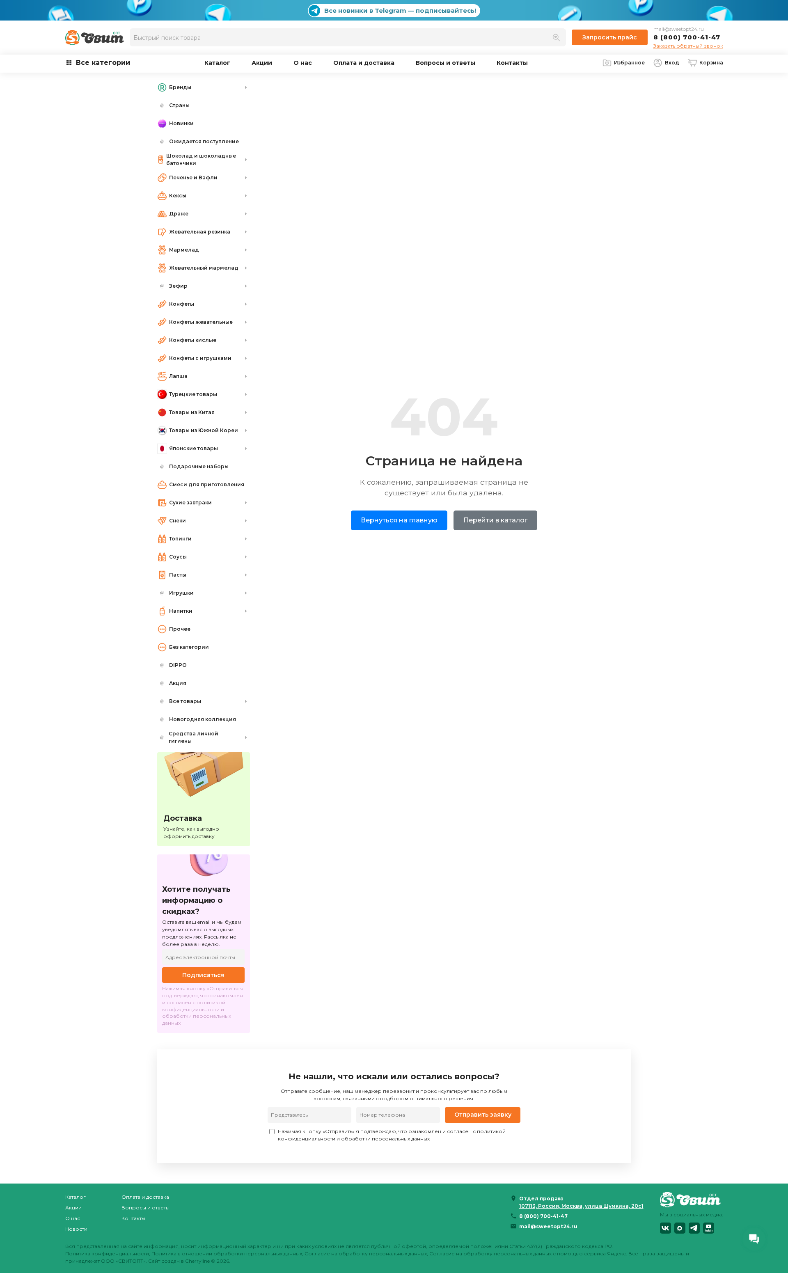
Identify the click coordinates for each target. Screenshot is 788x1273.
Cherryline (197, 1261)
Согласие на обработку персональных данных (366, 1253)
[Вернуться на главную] (691, 1199)
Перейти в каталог (495, 520)
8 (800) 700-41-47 (686, 37)
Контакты (512, 62)
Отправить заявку (482, 1114)
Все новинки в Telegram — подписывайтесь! (400, 10)
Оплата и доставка (363, 62)
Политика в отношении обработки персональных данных (226, 1253)
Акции (262, 62)
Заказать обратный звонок (688, 46)
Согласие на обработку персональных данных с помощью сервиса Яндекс (527, 1253)
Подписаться (203, 975)
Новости (76, 1229)
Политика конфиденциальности (107, 1253)
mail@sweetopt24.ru (678, 29)
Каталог (217, 62)
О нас (302, 62)
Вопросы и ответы (445, 62)
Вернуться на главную (399, 520)
